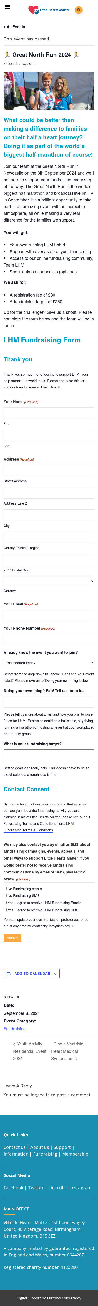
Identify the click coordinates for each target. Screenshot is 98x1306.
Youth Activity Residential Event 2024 (29, 1050)
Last (7, 445)
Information (16, 1154)
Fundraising (15, 1028)
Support (62, 1147)
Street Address (15, 480)
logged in (40, 1095)
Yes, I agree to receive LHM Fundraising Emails (44, 902)
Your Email (21, 604)
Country (10, 590)
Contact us (15, 1147)
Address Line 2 (15, 503)
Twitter (36, 1188)
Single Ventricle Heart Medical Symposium (67, 1050)
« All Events (14, 26)
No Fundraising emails (25, 888)
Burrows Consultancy (64, 1297)
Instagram (81, 1188)
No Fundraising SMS (24, 895)
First (7, 423)
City (7, 525)
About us (39, 1147)
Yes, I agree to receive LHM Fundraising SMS (43, 909)
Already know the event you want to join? (41, 652)
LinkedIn (57, 1188)
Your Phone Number (29, 628)
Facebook (13, 1188)
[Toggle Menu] (7, 6)
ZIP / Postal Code (17, 569)
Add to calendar (32, 973)
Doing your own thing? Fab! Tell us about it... (44, 690)
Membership (75, 1154)
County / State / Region (21, 547)
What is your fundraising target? (33, 744)
